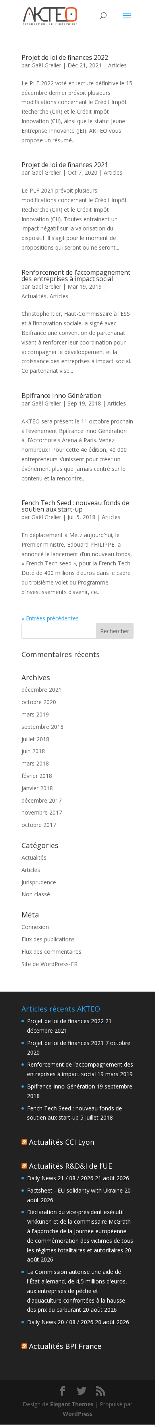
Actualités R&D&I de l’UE (70, 1166)
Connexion (35, 927)
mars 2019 (35, 714)
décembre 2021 (41, 689)
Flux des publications (48, 939)
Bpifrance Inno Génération (61, 395)
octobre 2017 (38, 825)
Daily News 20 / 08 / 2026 (60, 1322)
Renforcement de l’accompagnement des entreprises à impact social (75, 275)
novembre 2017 (41, 812)
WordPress (78, 1413)
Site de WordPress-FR (49, 964)
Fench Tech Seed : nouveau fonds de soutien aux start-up (75, 506)
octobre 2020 (38, 702)
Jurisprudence (38, 882)
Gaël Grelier (46, 65)
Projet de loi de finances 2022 (64, 57)
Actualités (33, 296)
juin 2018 (33, 751)
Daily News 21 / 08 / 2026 (60, 1178)
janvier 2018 (37, 788)
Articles (117, 65)
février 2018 (36, 775)
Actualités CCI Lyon (61, 1142)
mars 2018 (35, 763)
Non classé (35, 894)
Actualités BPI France (65, 1346)
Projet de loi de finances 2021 (64, 164)
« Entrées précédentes (50, 618)
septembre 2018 (42, 726)
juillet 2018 (35, 739)
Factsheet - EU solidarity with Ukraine (75, 1190)
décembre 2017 (41, 800)
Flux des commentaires (51, 951)
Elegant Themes (71, 1404)
